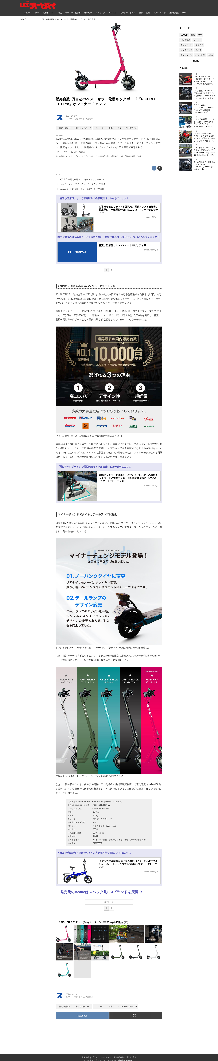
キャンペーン (186, 45)
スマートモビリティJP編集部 (79, 118)
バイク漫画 (185, 40)
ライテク (199, 45)
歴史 (200, 35)
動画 (193, 35)
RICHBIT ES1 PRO (115, 311)
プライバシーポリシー (101, 1057)
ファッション (186, 55)
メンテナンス (186, 50)
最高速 (198, 50)
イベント (197, 40)
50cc (211, 55)
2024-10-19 (71, 116)
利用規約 (85, 1057)
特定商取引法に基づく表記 (124, 1057)
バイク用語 (200, 55)
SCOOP (184, 35)
